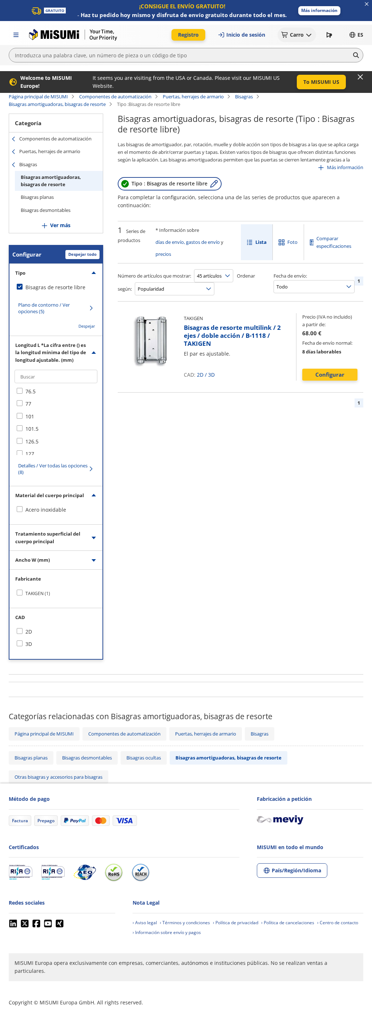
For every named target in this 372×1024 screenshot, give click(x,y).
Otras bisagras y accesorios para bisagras (58, 777)
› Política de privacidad (235, 922)
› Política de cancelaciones (287, 922)
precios (163, 254)
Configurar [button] (329, 374)
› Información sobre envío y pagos (167, 932)
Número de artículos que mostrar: (154, 276)
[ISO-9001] (20, 872)
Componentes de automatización (115, 96)
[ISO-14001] (53, 872)
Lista (261, 242)
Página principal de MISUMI (38, 96)
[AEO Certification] (84, 872)
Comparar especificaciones (333, 242)
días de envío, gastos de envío (187, 242)
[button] (319, 10)
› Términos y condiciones (185, 922)
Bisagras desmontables (45, 210)
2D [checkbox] (28, 631)
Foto (292, 242)
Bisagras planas (37, 197)
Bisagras (244, 96)
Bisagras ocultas (143, 757)
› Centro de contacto (337, 922)
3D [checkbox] (28, 643)
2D (200, 374)
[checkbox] (56, 287)
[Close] (360, 77)
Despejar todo (82, 254)
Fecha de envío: (290, 276)
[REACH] (141, 872)
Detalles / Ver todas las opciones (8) (53, 468)
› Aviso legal (145, 922)
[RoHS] (114, 872)
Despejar (86, 326)
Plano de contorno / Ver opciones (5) (44, 308)
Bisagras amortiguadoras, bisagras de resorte (57, 104)
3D (211, 374)
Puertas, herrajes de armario (193, 96)
